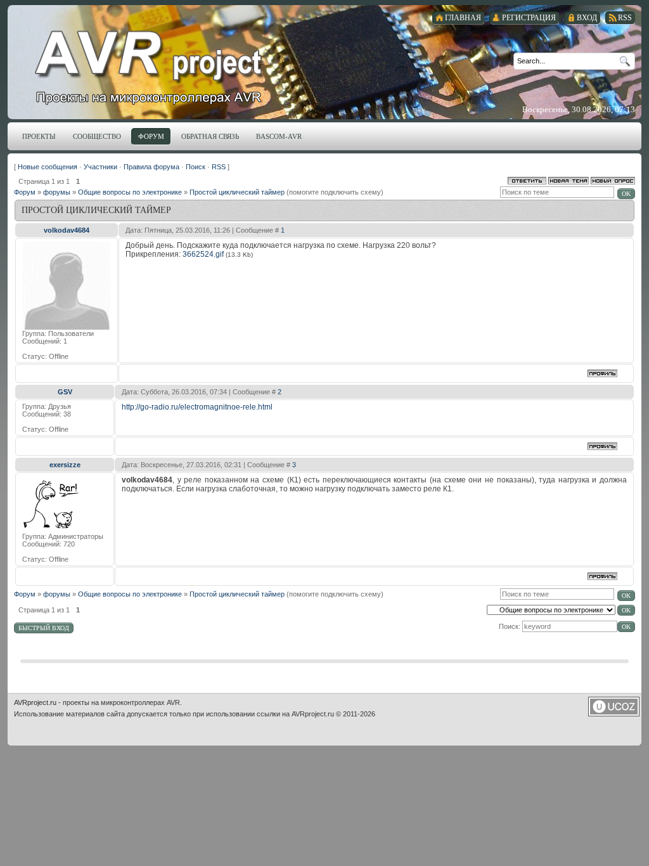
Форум (24, 192)
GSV (65, 392)
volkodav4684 (66, 230)
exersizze (64, 465)
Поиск (195, 167)
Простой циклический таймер (237, 192)
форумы (56, 192)
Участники (100, 167)
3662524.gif (203, 254)
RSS (219, 167)
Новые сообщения (47, 167)
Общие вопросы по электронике (130, 192)
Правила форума (151, 167)
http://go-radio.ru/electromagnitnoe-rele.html (197, 407)
